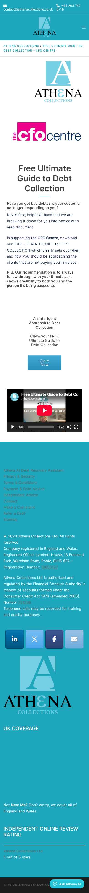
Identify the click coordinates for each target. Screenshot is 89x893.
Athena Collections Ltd (23, 851)
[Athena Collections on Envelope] (74, 639)
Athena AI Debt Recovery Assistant (33, 470)
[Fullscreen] (76, 427)
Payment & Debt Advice (23, 488)
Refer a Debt (14, 513)
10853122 (49, 567)
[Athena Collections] (44, 26)
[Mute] (69, 427)
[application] (44, 410)
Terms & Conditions (20, 482)
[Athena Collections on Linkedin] (14, 639)
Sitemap (10, 519)
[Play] (12, 427)
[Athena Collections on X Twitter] (35, 639)
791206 (24, 602)
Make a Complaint (19, 507)
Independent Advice (20, 495)
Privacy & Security (19, 476)
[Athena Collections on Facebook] (54, 639)
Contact (10, 501)
